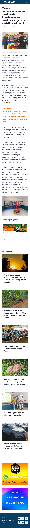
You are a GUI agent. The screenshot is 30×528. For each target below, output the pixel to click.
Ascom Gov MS (10, 27)
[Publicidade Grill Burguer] (15, 484)
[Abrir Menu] (26, 2)
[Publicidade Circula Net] (15, 510)
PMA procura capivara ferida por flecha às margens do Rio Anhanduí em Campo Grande (14, 382)
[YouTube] (22, 522)
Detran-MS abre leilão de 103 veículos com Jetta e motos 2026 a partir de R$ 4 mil (15, 446)
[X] (22, 518)
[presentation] (15, 263)
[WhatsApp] (26, 522)
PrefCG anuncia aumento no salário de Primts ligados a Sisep (14, 348)
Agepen (5, 239)
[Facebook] (19, 518)
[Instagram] (26, 518)
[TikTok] (19, 522)
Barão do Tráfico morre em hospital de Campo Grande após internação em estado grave (15, 119)
